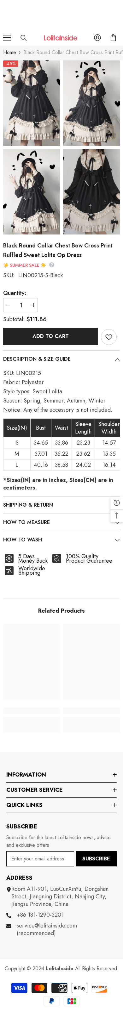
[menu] (7, 37)
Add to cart (50, 336)
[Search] (23, 38)
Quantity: (14, 293)
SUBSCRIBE (96, 858)
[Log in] (97, 38)
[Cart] (113, 37)
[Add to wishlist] (109, 337)
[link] (31, 711)
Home (9, 52)
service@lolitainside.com (47, 925)
